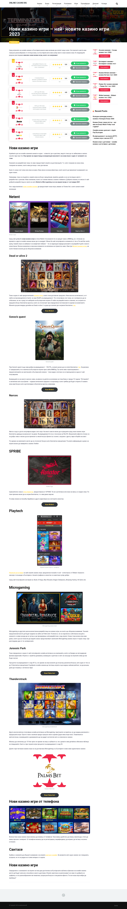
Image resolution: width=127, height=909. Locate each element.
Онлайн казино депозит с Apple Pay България (104, 131)
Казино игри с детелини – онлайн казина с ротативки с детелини (105, 143)
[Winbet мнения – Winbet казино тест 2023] (19, 83)
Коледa (104, 3)
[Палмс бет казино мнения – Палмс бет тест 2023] (19, 69)
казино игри (38, 295)
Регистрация (56, 3)
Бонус (47, 3)
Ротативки (67, 3)
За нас (116, 905)
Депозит (96, 3)
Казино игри (14, 42)
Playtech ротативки (16, 573)
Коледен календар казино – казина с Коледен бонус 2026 (103, 118)
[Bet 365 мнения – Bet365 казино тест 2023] (19, 139)
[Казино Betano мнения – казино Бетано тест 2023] (19, 111)
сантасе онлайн (51, 855)
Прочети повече (81, 68)
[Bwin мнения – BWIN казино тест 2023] (19, 125)
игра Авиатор (28, 492)
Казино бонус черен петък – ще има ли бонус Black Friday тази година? (104, 124)
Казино (39, 3)
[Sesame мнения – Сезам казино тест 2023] (19, 97)
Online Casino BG (18, 3)
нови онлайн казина (30, 186)
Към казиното (81, 63)
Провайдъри (85, 3)
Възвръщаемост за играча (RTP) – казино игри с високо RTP (105, 137)
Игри (76, 3)
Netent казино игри (80, 246)
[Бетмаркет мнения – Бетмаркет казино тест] (95, 65)
